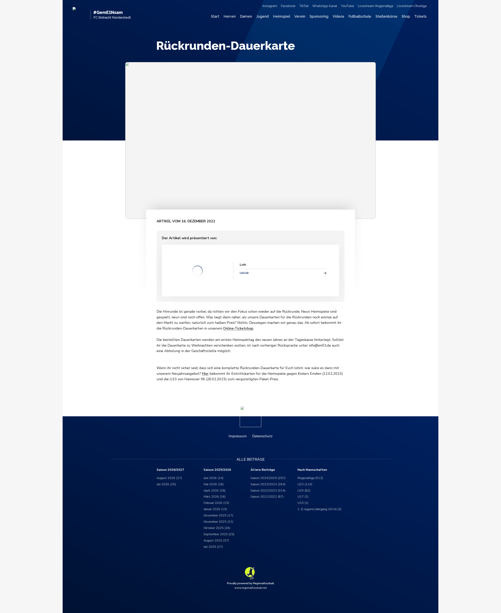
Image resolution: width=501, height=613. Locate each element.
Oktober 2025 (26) (217, 528)
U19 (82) (303, 490)
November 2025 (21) (218, 522)
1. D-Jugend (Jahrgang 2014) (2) (319, 509)
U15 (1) (302, 503)
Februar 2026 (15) (216, 503)
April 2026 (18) (214, 490)
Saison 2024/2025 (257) (268, 478)
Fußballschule (359, 16)
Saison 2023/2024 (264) (268, 484)
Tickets (420, 16)
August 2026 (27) (169, 478)
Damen (246, 16)
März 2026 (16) (215, 496)
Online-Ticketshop (238, 328)
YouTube (347, 6)
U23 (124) (304, 484)
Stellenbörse (386, 16)
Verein (299, 16)
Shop (406, 16)
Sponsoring (319, 16)
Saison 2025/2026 (217, 470)
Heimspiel (281, 16)
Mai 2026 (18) (214, 484)
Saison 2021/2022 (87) (267, 496)
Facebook (288, 6)
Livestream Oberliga (412, 6)
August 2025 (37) (216, 540)
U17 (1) (302, 496)
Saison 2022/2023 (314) (268, 490)
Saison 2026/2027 (170, 470)
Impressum (238, 436)
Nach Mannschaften (312, 470)
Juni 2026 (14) (213, 478)
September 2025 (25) (219, 534)
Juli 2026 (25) (166, 484)
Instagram (269, 6)
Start (215, 16)
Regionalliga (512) (310, 478)
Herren (229, 16)
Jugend (262, 16)
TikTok (304, 6)
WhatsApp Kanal (324, 6)
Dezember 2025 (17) (218, 515)
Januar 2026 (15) (215, 509)
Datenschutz (262, 436)
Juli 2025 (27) (213, 547)
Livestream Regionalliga (375, 6)
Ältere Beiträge (262, 470)
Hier (205, 373)
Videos (338, 16)
